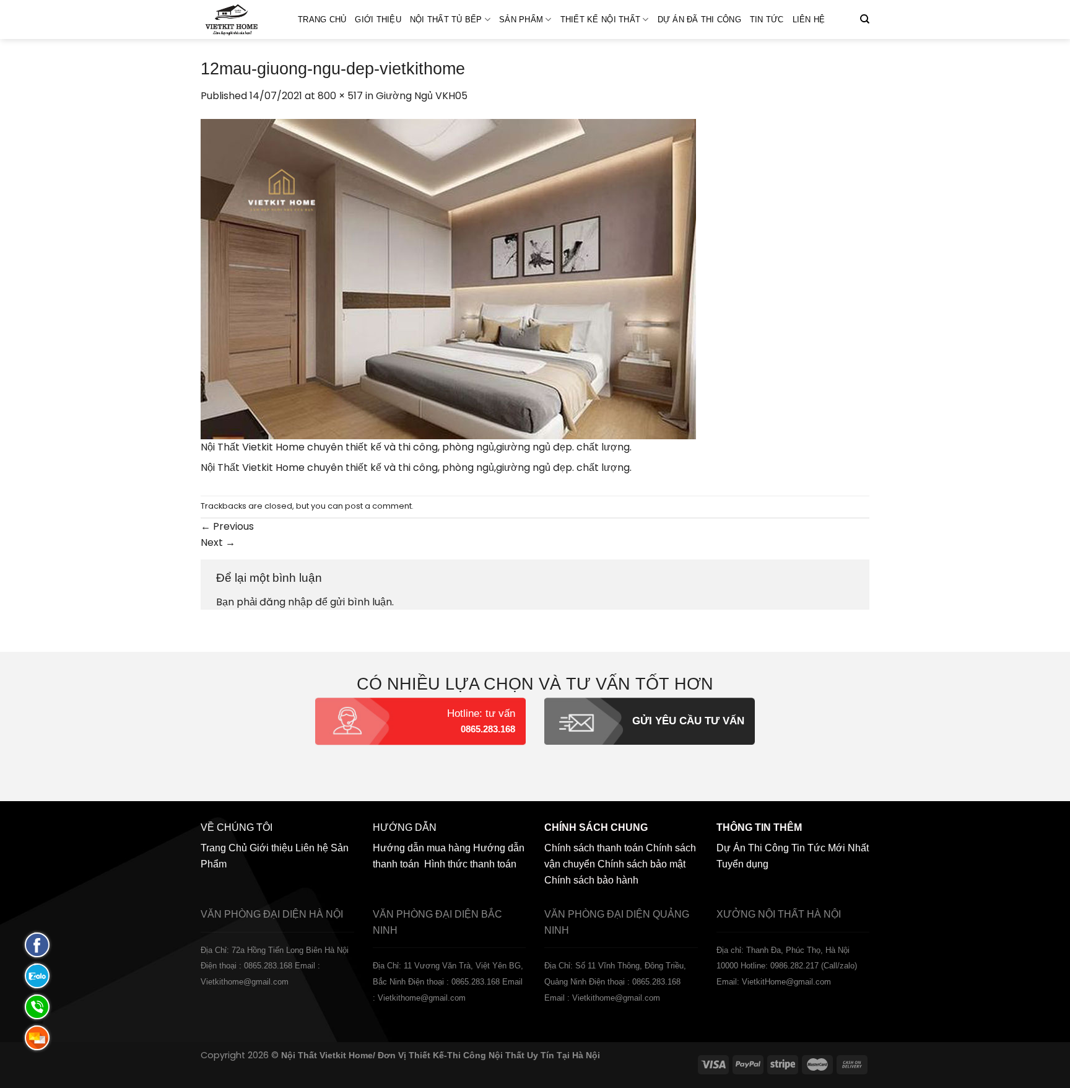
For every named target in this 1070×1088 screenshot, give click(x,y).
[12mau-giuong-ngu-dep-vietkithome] (448, 278)
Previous (227, 526)
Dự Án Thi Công (752, 848)
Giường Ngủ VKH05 (422, 96)
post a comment (378, 506)
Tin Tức (767, 19)
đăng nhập (286, 602)
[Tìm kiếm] (864, 19)
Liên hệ (809, 19)
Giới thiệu (378, 19)
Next (218, 542)
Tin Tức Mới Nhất (830, 848)
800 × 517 (340, 96)
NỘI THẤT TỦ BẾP (446, 19)
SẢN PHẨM (521, 19)
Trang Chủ (322, 19)
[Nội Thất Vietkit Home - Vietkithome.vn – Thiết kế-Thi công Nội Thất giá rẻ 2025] (240, 19)
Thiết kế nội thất (600, 19)
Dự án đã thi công (699, 19)
